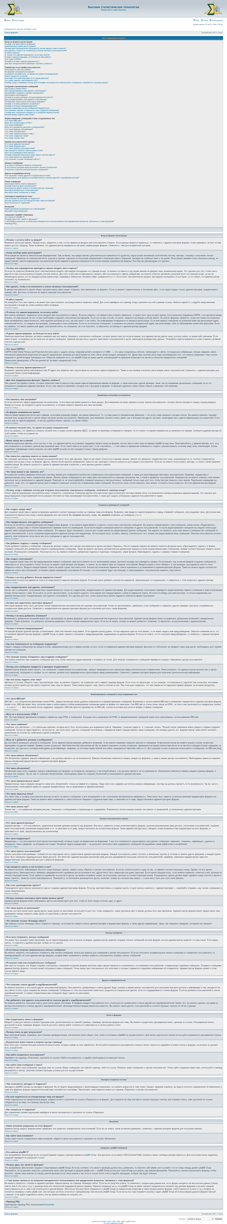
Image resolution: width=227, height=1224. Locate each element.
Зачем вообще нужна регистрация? (20, 46)
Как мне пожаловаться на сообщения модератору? (27, 108)
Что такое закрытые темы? (17, 136)
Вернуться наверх (11, 248)
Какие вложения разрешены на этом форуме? (25, 209)
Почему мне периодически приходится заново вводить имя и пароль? (35, 48)
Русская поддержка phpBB (113, 1223)
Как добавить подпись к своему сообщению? (24, 93)
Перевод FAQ (11, 223)
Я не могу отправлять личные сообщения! (23, 165)
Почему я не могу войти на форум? (20, 44)
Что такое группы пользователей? (20, 148)
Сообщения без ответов (13, 29)
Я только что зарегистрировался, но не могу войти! (27, 55)
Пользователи (217, 20)
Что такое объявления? (15, 131)
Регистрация (19, 20)
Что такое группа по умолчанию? (19, 157)
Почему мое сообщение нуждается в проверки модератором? (32, 112)
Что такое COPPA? (13, 59)
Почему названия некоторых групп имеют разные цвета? (30, 155)
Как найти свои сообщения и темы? (20, 192)
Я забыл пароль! (12, 53)
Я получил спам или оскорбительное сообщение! (26, 169)
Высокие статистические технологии (113, 7)
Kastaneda (49, 1204)
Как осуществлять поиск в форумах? (21, 184)
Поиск (205, 20)
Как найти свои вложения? (16, 211)
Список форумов (11, 32)
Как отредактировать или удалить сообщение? (25, 91)
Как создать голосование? (16, 95)
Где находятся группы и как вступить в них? (24, 150)
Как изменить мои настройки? (18, 70)
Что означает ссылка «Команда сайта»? (22, 159)
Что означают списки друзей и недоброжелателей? (27, 176)
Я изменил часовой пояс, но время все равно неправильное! (31, 74)
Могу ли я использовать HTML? (18, 123)
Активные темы (30, 29)
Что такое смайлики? (14, 125)
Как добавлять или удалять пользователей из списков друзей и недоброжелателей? (42, 178)
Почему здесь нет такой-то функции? (21, 219)
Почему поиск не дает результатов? (20, 186)
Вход (8, 20)
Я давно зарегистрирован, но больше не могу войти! (28, 57)
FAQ (197, 20)
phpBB (103, 1221)
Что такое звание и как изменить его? (21, 80)
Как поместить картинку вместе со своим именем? (27, 78)
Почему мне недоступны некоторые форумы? (25, 102)
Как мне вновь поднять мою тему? (20, 115)
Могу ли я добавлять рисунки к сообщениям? (24, 127)
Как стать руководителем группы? (20, 153)
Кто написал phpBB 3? (15, 217)
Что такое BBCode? (13, 121)
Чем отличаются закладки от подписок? (22, 198)
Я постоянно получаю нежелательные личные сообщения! (31, 167)
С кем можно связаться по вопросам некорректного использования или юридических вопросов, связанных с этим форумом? (59, 221)
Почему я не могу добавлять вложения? (22, 104)
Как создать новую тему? (16, 89)
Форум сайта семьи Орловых (113, 10)
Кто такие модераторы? (15, 146)
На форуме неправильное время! (19, 72)
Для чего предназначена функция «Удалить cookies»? (29, 64)
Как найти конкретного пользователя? (21, 190)
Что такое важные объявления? (19, 129)
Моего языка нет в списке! (16, 76)
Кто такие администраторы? (17, 144)
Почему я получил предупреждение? (21, 106)
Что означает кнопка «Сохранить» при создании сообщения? (32, 110)
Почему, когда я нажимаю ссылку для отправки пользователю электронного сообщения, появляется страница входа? (56, 83)
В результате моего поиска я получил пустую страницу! (29, 188)
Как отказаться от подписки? (17, 203)
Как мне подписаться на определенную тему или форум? (30, 201)
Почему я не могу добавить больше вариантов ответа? (29, 97)
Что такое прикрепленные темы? (19, 134)
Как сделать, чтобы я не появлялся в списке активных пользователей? (36, 51)
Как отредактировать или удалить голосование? (26, 99)
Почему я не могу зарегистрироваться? (22, 61)
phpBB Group (90, 1155)
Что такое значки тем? (15, 138)
